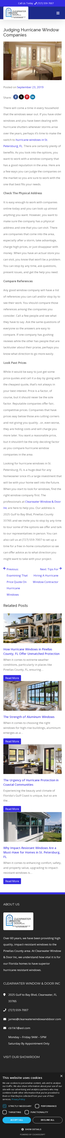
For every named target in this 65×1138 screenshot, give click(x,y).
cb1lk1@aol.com (19, 1028)
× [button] (61, 1076)
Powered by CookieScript (32, 1134)
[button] (32, 1129)
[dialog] (32, 1105)
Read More (12, 678)
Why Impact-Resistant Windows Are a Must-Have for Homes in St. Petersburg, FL (31, 852)
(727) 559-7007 (36, 3)
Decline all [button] (47, 1120)
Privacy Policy (18, 1099)
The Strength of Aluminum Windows (28, 717)
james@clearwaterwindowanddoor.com (34, 1019)
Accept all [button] (16, 1120)
